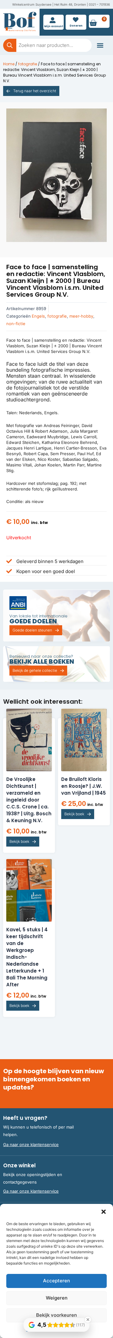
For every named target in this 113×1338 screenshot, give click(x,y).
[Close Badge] (88, 1319)
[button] (103, 1212)
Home (8, 64)
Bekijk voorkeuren (56, 1315)
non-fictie (15, 323)
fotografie (27, 64)
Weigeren (56, 1298)
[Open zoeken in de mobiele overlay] (47, 45)
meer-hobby (81, 316)
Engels (38, 316)
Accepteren (56, 1281)
